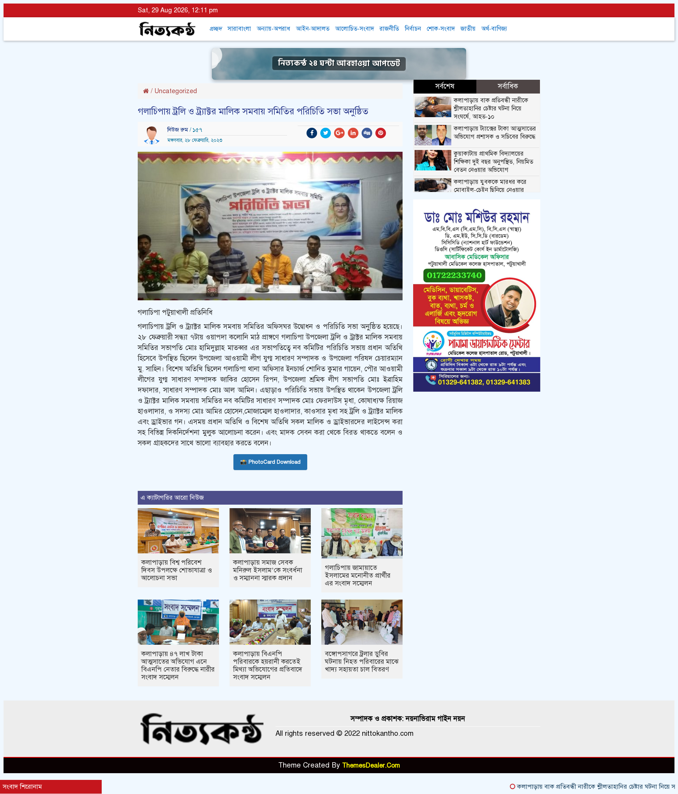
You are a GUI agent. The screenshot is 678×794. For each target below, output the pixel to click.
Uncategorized (175, 91)
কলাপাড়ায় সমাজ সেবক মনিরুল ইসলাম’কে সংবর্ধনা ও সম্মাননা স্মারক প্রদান (267, 570)
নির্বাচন (413, 28)
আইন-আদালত (312, 28)
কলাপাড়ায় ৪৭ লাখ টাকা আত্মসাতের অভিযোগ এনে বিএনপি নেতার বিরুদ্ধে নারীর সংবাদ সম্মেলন (178, 665)
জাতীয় (468, 28)
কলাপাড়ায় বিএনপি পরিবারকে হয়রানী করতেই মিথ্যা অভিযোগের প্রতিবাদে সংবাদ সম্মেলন (267, 665)
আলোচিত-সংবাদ (354, 28)
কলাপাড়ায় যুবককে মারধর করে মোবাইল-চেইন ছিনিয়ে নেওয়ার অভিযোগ (490, 190)
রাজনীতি (389, 28)
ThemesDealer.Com (371, 765)
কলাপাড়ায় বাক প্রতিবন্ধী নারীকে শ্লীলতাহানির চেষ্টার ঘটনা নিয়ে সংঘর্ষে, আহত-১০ (491, 108)
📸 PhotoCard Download (270, 462)
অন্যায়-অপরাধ (273, 28)
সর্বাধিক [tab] (508, 86)
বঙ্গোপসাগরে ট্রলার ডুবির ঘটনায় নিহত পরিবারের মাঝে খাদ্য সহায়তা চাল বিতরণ (361, 661)
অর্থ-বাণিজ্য (494, 28)
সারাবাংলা (239, 28)
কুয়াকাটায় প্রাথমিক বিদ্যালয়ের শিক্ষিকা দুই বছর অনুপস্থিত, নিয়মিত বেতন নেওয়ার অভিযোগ (493, 162)
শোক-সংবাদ (441, 28)
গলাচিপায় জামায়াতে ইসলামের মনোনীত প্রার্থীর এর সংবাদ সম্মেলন (358, 575)
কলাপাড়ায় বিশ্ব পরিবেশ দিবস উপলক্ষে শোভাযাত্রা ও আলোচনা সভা (176, 570)
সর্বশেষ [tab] (444, 86)
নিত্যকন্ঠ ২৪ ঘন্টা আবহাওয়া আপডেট (339, 63)
